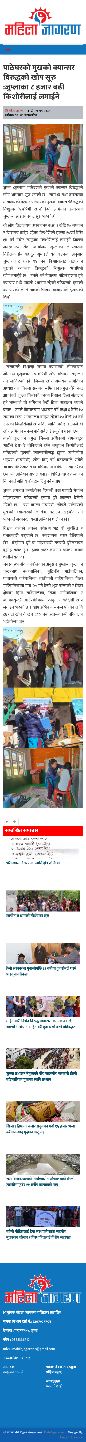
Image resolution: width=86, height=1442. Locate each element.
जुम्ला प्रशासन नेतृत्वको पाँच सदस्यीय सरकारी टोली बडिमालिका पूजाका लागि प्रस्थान (41, 1077)
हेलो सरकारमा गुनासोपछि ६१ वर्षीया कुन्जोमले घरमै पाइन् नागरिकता (41, 971)
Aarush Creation (71, 1437)
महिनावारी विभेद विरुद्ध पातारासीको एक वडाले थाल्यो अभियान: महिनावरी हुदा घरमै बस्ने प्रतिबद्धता (41, 1024)
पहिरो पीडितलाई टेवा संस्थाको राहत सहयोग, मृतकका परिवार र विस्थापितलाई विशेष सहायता (38, 1235)
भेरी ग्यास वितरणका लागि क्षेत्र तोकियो (33, 863)
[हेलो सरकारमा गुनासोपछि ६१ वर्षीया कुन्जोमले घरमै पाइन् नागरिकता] (43, 953)
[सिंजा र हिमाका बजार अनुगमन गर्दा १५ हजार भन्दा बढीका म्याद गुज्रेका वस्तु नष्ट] (43, 1111)
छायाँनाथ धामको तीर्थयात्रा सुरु (28, 916)
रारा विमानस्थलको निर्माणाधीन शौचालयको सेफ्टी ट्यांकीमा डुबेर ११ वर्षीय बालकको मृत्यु (40, 1182)
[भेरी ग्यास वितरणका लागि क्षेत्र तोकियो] (43, 848)
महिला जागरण (16, 110)
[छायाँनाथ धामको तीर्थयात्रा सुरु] (43, 900)
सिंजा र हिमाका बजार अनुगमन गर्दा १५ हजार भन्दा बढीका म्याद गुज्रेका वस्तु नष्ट (40, 1129)
